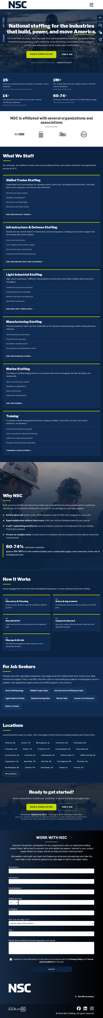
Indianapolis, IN (48, 755)
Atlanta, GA (10, 743)
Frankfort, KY (44, 749)
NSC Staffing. (69, 1013)
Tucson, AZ (78, 767)
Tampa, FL (63, 767)
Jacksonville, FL (67, 755)
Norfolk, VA (46, 761)
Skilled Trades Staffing (27, 817)
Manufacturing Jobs (40, 698)
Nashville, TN (30, 761)
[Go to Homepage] (18, 5)
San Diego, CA (47, 767)
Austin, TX (25, 743)
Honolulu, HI (30, 755)
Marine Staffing (50, 817)
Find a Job (67, 54)
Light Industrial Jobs (14, 698)
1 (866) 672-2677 (64, 62)
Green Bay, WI (82, 749)
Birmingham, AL (43, 743)
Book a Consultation (41, 54)
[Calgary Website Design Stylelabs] (17, 1009)
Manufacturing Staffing (70, 819)
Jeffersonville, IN (87, 755)
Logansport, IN (11, 761)
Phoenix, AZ (82, 761)
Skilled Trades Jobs (39, 691)
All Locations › (11, 774)
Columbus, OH (11, 749)
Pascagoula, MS (64, 761)
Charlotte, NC (62, 743)
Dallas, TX (27, 749)
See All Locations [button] (86, 997)
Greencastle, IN (12, 755)
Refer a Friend (12, 706)
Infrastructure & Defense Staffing (38, 819)
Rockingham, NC (12, 767)
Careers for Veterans (84, 698)
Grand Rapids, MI (63, 749)
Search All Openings (14, 691)
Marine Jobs (62, 698)
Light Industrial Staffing (73, 817)
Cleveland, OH (80, 743)
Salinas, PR (30, 767)
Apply (3, 38)
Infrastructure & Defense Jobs (69, 691)
